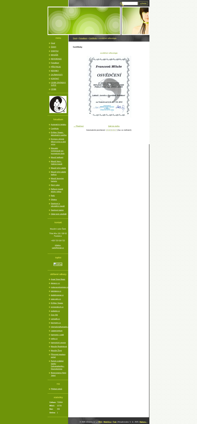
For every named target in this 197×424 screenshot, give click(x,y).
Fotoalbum (83, 38)
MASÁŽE (54, 55)
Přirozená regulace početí (58, 355)
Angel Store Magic (58, 279)
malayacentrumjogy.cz (59, 287)
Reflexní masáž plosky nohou (57, 190)
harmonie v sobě (57, 335)
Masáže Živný (56, 351)
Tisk (114, 422)
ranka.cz (54, 339)
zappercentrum (56, 331)
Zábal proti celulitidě (58, 214)
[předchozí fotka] (77, 87)
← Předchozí (79, 126)
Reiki (53, 196)
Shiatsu (54, 200)
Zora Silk (54, 315)
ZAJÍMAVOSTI (57, 75)
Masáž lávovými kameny (57, 179)
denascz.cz (55, 283)
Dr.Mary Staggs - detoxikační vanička (58, 133)
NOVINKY (55, 71)
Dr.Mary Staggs (57, 303)
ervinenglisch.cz (57, 307)
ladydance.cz (56, 291)
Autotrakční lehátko (58, 125)
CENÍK (53, 89)
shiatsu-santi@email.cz (58, 246)
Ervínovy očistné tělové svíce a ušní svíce (58, 141)
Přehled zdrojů (56, 389)
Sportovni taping (57, 210)
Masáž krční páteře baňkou (58, 173)
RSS (100, 422)
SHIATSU (54, 51)
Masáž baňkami (57, 157)
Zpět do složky (114, 126)
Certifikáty (93, 38)
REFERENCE (56, 59)
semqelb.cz (55, 319)
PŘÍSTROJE (56, 67)
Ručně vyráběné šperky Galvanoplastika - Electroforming (57, 365)
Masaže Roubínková (59, 347)
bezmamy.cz (56, 323)
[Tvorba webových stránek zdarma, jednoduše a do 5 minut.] (97, 422)
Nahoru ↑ (143, 422)
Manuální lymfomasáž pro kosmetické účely (58, 151)
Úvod (75, 38)
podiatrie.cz (55, 311)
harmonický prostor (58, 343)
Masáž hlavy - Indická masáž (56, 162)
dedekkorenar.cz (57, 295)
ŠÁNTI (53, 47)
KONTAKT (55, 79)
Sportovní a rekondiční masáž (58, 205)
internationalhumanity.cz (59, 327)
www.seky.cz (56, 299)
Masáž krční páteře (58, 168)
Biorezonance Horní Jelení (58, 374)
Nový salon (55, 185)
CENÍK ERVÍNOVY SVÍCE (58, 84)
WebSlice (107, 422)
